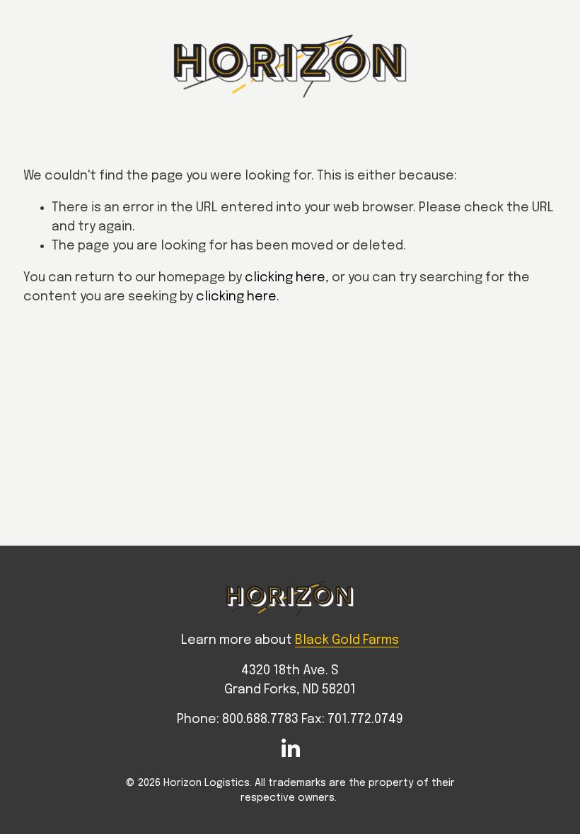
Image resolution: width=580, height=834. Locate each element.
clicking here (285, 277)
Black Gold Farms (347, 640)
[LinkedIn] (290, 748)
